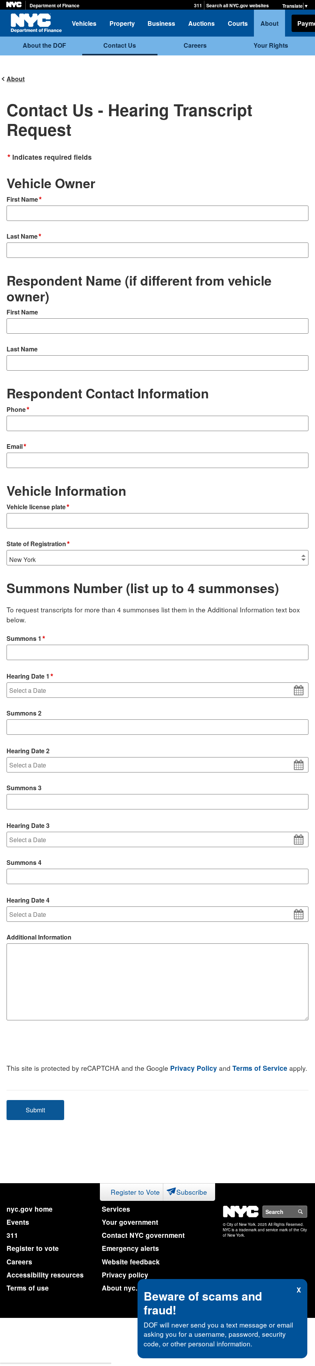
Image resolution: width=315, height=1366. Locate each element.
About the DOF (44, 45)
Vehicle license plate (38, 507)
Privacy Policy (193, 1068)
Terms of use (28, 1287)
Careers (195, 45)
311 (198, 5)
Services (116, 1209)
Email (17, 447)
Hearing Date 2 (28, 750)
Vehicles (84, 23)
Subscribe (191, 1192)
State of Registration (38, 544)
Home (36, 23)
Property (122, 23)
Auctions (201, 23)
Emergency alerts (130, 1248)
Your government (130, 1222)
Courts (238, 23)
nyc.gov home (30, 1209)
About (269, 23)
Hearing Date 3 (28, 825)
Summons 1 (26, 639)
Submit (35, 1109)
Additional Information (39, 937)
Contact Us (119, 45)
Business (161, 23)
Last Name (24, 237)
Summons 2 (24, 713)
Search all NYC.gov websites (237, 5)
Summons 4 (24, 862)
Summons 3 (24, 787)
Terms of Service (259, 1068)
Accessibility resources (45, 1274)
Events (18, 1222)
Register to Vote (135, 1192)
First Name (24, 200)
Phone (18, 410)
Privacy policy (125, 1274)
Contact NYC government (143, 1235)
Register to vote (33, 1248)
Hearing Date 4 (28, 900)
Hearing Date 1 (30, 677)
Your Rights (271, 45)
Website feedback (131, 1261)
